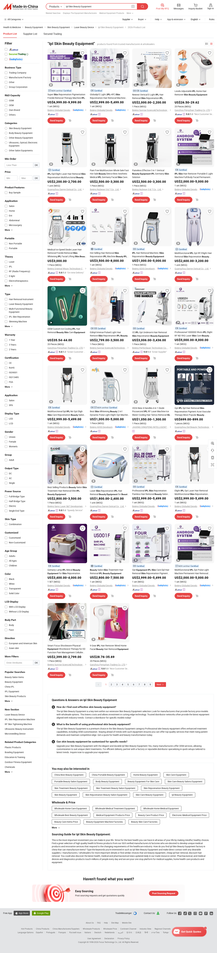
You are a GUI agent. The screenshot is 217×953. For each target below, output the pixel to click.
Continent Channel (128, 928)
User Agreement (94, 938)
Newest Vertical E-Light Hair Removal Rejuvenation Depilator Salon (149, 96)
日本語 (138, 932)
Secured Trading (53, 34)
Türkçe (165, 932)
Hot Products (27, 928)
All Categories (14, 19)
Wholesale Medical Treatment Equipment (115, 808)
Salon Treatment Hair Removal (106, 571)
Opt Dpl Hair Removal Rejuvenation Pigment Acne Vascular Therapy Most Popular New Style (193, 411)
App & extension (175, 19)
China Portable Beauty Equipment (108, 774)
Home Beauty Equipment (145, 774)
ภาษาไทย (155, 932)
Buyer (141, 19)
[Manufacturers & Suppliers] (20, 6)
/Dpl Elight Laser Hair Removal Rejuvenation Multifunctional (66, 175)
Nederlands (110, 932)
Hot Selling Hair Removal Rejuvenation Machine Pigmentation (108, 254)
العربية (120, 932)
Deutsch (97, 932)
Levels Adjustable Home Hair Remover (191, 93)
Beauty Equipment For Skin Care (143, 781)
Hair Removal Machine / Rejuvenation (148, 254)
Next (159, 684)
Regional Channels (163, 928)
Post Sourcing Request (163, 893)
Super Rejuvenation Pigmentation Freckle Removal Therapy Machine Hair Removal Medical (66, 96)
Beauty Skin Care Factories (144, 821)
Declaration (109, 938)
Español (39, 932)
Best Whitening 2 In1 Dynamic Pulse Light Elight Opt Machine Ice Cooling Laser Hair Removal (109, 413)
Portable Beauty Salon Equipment (70, 781)
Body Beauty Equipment (107, 781)
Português (50, 932)
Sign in (210, 8)
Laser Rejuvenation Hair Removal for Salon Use (109, 492)
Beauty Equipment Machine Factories (104, 821)
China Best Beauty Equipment (69, 774)
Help (157, 19)
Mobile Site (126, 922)
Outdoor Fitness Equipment (18, 762)
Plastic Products (13, 747)
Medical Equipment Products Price (113, 815)
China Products (42, 928)
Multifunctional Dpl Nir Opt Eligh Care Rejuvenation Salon (65, 413)
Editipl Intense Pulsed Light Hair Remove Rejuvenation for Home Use (109, 334)
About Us (90, 922)
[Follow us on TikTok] (185, 913)
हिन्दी (146, 932)
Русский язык (75, 932)
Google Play (41, 913)
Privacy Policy (124, 938)
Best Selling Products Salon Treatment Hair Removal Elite (67, 491)
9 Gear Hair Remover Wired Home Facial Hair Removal (109, 647)
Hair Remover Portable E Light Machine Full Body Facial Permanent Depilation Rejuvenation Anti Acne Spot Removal (194, 175)
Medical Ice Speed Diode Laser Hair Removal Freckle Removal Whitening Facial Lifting (67, 253)
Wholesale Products (91, 928)
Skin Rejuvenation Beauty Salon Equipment (106, 794)
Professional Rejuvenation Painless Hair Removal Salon (150, 492)
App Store (21, 913)
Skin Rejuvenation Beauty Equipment (162, 788)
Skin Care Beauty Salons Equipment (184, 781)
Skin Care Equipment (176, 774)
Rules (211, 19)
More (54, 827)
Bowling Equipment (14, 752)
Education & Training (15, 757)
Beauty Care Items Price (66, 821)
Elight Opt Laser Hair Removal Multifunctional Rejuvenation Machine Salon (191, 492)
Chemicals (10, 766)
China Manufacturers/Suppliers (66, 928)
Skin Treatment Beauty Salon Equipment (115, 788)
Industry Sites (145, 928)
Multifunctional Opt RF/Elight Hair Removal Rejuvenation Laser (193, 255)
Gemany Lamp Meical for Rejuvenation (63, 571)
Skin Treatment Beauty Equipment (71, 788)
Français (62, 932)
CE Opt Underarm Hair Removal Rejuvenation (150, 334)
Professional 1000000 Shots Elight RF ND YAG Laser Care (193, 334)
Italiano (88, 932)
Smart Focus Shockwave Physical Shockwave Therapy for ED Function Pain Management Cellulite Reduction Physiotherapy (66, 649)
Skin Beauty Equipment (65, 794)
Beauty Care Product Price (151, 815)
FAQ (99, 922)
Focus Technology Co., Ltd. (110, 942)
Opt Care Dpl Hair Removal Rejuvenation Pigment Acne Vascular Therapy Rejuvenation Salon (151, 571)
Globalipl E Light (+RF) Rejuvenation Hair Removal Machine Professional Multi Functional (108, 96)
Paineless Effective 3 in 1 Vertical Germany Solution (150, 174)
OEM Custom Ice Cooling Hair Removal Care (66, 330)
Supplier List (30, 34)
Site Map (115, 922)
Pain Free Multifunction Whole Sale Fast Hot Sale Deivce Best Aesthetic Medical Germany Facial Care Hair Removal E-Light (109, 174)
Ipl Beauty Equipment (182, 794)
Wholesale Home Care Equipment (70, 808)
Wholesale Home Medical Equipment (161, 808)
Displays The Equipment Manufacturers (80, 13)
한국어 (129, 932)
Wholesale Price (110, 928)
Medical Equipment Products (111, 13)
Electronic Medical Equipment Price (189, 815)
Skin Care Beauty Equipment (149, 794)
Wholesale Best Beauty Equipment (71, 815)
